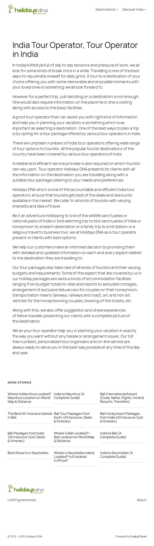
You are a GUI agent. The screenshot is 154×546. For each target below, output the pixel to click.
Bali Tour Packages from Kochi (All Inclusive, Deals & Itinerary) (73, 417)
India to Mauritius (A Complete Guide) (69, 396)
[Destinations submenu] (117, 9)
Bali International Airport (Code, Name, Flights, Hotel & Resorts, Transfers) (122, 397)
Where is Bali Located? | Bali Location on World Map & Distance (74, 437)
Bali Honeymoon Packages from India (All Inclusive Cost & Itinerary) (121, 417)
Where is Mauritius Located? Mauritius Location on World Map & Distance (29, 397)
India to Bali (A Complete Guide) (113, 435)
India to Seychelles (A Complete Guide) (116, 454)
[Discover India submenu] (145, 9)
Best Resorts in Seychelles (28, 453)
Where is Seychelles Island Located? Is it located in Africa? (74, 456)
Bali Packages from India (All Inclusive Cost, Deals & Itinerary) (26, 437)
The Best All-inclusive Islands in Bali (30, 415)
